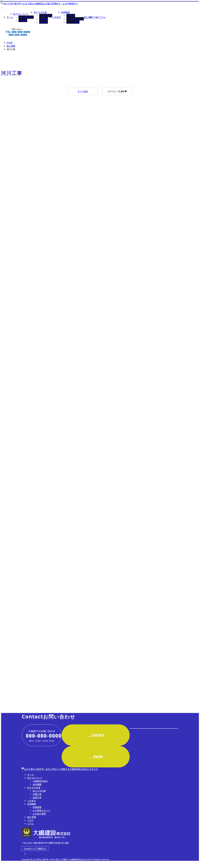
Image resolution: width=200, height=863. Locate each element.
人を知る (56, 17)
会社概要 (23, 20)
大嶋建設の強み (26, 17)
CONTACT (10, 38)
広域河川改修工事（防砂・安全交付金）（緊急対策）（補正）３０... (41, 546)
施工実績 (88, 17)
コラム (102, 17)
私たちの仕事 (40, 12)
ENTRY (98, 756)
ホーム (10, 17)
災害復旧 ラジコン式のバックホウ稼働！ (25, 254)
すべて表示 (83, 91)
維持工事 (46, 698)
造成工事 (43, 22)
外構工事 (43, 18)
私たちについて (20, 14)
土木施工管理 (72, 22)
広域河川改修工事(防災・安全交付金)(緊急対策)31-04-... (33, 401)
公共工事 (16, 260)
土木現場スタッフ (75, 18)
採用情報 (65, 12)
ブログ (96, 17)
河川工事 (36, 260)
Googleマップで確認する (35, 848)
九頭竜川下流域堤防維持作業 (18, 692)
